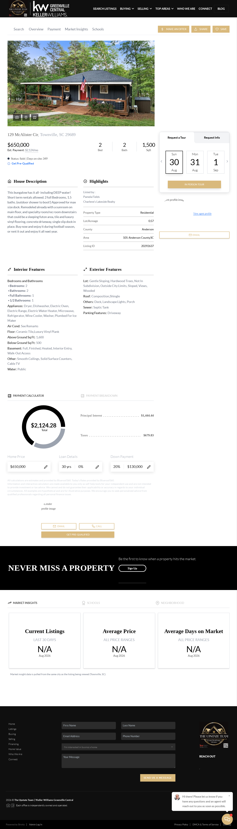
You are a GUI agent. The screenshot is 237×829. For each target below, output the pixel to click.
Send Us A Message (158, 777)
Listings (12, 729)
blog (221, 8)
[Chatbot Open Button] (227, 819)
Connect (205, 8)
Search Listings (105, 8)
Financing (14, 744)
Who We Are (186, 8)
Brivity (21, 824)
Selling (12, 739)
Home (12, 724)
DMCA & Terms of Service (206, 824)
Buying (12, 734)
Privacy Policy (181, 824)
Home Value (15, 749)
